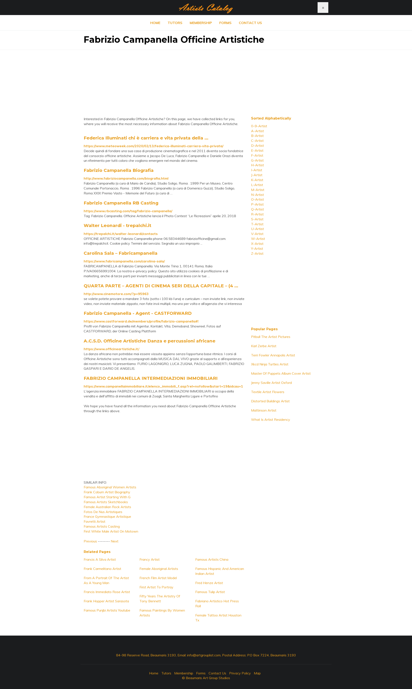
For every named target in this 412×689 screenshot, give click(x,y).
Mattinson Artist (263, 410)
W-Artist (258, 238)
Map (257, 673)
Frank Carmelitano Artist (102, 568)
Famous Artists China (211, 559)
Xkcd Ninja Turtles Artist (269, 364)
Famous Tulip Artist (210, 592)
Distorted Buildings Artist (270, 401)
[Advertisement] (206, 80)
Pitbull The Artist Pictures (270, 337)
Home (155, 23)
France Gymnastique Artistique (107, 516)
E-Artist (257, 150)
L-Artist (257, 185)
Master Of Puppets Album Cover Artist (281, 373)
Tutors (175, 23)
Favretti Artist (94, 521)
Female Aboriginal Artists (158, 568)
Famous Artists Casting (102, 526)
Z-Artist (257, 253)
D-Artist (257, 145)
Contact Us (250, 23)
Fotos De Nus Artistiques (103, 512)
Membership (201, 23)
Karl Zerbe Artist (263, 346)
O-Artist (257, 199)
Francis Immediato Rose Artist (107, 592)
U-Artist (257, 229)
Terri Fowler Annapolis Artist (273, 355)
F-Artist (257, 155)
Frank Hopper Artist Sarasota (106, 601)
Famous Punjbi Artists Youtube (107, 610)
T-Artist (257, 224)
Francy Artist (149, 559)
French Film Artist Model (158, 578)
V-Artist (257, 234)
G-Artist (257, 160)
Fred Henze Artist (209, 583)
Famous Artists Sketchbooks (106, 502)
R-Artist (257, 214)
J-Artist (256, 175)
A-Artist (257, 131)
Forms (225, 23)
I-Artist (256, 170)
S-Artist (257, 219)
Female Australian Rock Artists (107, 507)
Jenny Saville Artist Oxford (271, 382)
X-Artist (257, 243)
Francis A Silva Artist (100, 559)
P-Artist (257, 204)
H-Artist (257, 165)
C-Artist (257, 140)
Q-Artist (257, 209)
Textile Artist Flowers (267, 392)
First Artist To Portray (156, 587)
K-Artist (257, 180)
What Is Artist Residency (270, 419)
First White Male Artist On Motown (111, 531)
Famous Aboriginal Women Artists (110, 487)
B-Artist (257, 135)
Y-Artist (257, 248)
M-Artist (257, 190)
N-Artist (257, 194)
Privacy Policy (240, 673)
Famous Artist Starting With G (107, 497)
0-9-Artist (259, 126)
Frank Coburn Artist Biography (107, 492)
